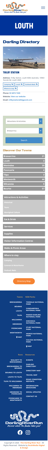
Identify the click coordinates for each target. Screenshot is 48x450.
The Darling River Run (30, 442)
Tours (6, 207)
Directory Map (24, 281)
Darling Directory (21, 42)
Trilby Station (11, 72)
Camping (8, 260)
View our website (18, 96)
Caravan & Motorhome (14, 265)
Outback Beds (10, 270)
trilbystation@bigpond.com (20, 100)
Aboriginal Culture (12, 212)
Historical (8, 202)
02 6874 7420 (14, 93)
